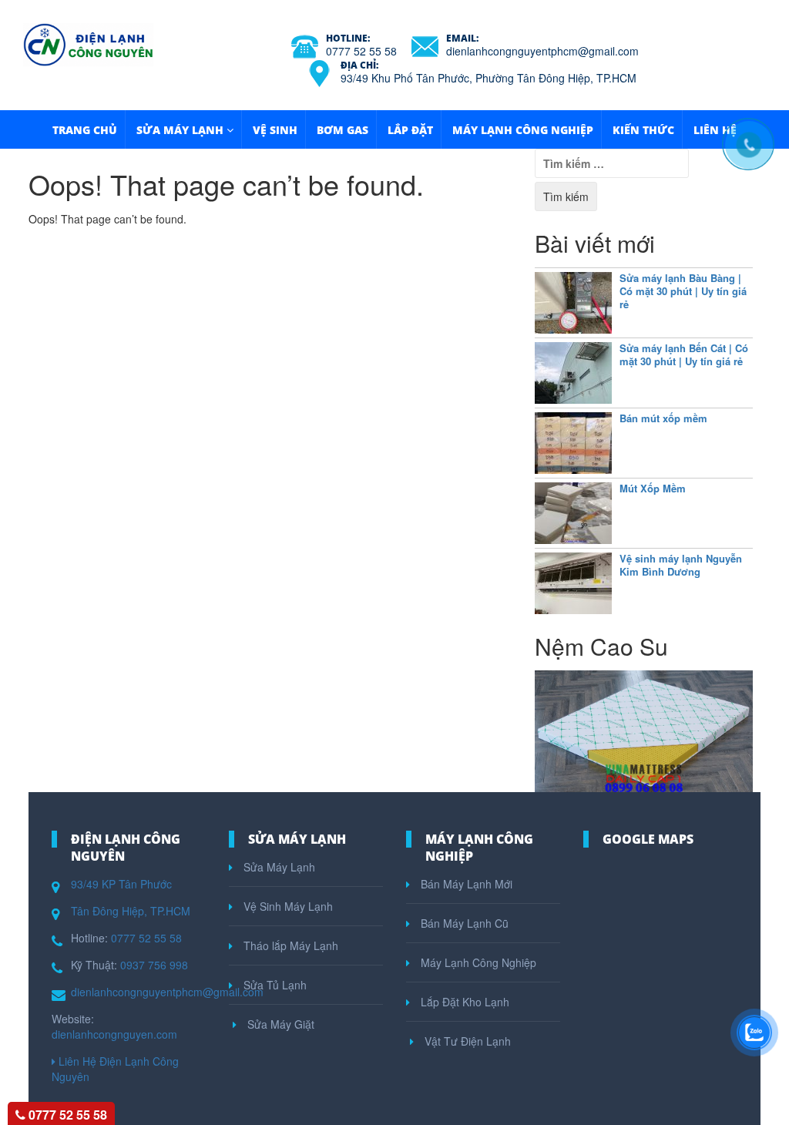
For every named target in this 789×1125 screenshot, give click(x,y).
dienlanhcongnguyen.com (114, 1034)
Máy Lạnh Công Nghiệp (522, 130)
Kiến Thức (643, 130)
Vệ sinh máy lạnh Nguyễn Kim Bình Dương (680, 565)
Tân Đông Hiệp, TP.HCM (130, 910)
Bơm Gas (342, 130)
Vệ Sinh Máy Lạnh (286, 906)
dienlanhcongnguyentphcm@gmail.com (542, 51)
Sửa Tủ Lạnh (273, 984)
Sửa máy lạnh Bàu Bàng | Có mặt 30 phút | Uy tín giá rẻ (683, 290)
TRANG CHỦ (84, 130)
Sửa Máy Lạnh (179, 130)
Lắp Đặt (410, 130)
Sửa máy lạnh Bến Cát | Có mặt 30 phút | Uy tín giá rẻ (683, 354)
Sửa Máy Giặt (279, 1024)
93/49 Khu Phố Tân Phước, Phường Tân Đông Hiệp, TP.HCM (488, 78)
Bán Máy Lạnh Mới (465, 884)
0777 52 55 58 (361, 51)
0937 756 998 (154, 964)
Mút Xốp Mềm (652, 488)
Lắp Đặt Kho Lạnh (463, 1001)
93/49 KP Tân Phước (121, 884)
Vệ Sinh (275, 130)
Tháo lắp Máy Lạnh (289, 945)
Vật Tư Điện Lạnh (466, 1041)
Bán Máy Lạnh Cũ (463, 923)
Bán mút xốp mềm (663, 418)
